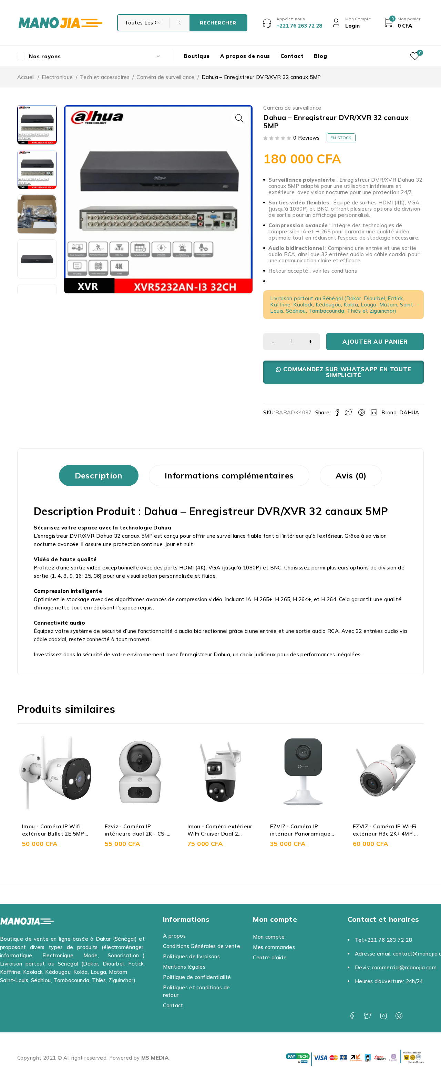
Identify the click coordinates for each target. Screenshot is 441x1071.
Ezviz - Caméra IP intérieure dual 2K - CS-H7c (59, 833)
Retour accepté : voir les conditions (312, 270)
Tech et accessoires (105, 77)
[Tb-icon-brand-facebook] (352, 1016)
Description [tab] (99, 475)
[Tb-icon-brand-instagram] (383, 1016)
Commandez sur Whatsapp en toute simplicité (347, 371)
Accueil (26, 77)
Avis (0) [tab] (351, 475)
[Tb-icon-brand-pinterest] (398, 1016)
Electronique (57, 77)
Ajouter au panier (375, 341)
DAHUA (409, 412)
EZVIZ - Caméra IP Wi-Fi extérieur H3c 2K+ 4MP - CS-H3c (308, 833)
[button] (239, 118)
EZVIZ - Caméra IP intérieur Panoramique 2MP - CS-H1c (224, 833)
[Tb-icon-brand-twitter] (367, 1016)
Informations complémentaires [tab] (229, 475)
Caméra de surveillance (165, 77)
